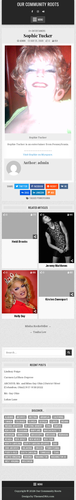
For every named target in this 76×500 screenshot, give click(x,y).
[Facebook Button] (32, 11)
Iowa (48, 426)
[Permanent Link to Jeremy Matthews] (56, 237)
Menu (40, 19)
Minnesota (22, 435)
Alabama (9, 417)
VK (65, 186)
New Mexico (35, 439)
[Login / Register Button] (43, 11)
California (58, 417)
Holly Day (19, 316)
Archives (21, 417)
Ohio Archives (12, 448)
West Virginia (12, 461)
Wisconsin (27, 461)
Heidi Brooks (19, 241)
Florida (32, 421)
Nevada (8, 439)
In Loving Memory (34, 426)
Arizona (33, 417)
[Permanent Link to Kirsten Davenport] (56, 283)
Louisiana (22, 430)
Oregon (39, 448)
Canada (8, 421)
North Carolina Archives (37, 443)
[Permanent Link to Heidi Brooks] (19, 225)
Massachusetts (52, 430)
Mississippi (37, 435)
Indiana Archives (13, 426)
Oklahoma (27, 448)
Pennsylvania (43, 198)
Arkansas (45, 417)
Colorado (20, 421)
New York (48, 439)
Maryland (36, 430)
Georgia (43, 421)
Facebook (38, 186)
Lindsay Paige (12, 371)
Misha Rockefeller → (38, 326)
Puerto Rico (11, 452)
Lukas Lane (10, 399)
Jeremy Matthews (57, 265)
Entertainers (38, 30)
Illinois (54, 421)
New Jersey (20, 439)
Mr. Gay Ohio (11, 393)
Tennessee (45, 452)
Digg (27, 192)
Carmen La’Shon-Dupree (18, 377)
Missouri (50, 435)
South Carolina (29, 452)
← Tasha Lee (38, 332)
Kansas (57, 426)
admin (22, 41)
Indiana (64, 421)
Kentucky (10, 430)
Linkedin (40, 192)
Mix (52, 192)
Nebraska (63, 435)
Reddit (53, 186)
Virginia (28, 457)
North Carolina (13, 443)
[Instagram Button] (37, 11)
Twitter (23, 186)
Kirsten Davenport (56, 299)
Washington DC (58, 457)
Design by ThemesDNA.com (38, 496)
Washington (41, 457)
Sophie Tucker (38, 35)
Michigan (9, 435)
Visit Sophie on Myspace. (38, 154)
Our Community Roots (38, 4)
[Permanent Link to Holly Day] (19, 291)
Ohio (55, 443)
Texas (56, 452)
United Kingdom (13, 457)
